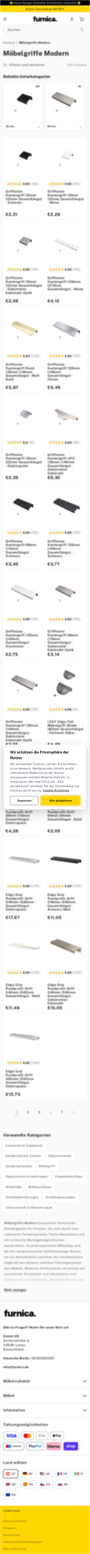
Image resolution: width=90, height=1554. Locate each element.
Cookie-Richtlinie (56, 790)
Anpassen (24, 800)
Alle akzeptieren (60, 800)
